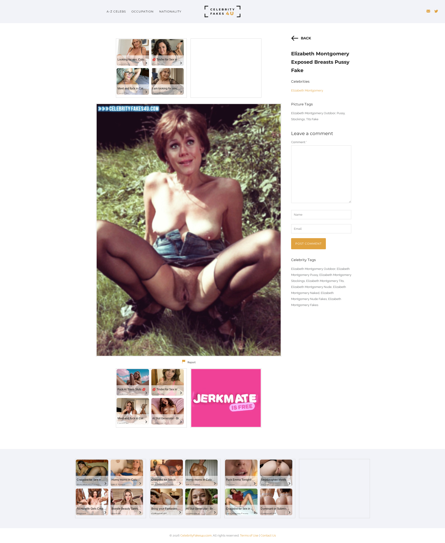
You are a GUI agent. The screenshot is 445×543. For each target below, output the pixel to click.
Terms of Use (249, 535)
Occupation (142, 11)
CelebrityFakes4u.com (196, 535)
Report (192, 362)
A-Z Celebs (116, 11)
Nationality (170, 11)
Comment (299, 142)
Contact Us (268, 535)
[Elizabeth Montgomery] (189, 230)
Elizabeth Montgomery (307, 90)
